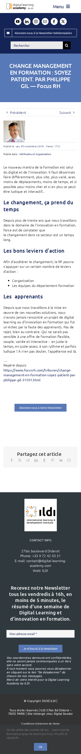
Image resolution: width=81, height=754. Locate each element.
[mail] (45, 21)
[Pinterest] (52, 460)
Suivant (65, 112)
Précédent (18, 112)
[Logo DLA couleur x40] (19, 5)
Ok (40, 747)
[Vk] (61, 460)
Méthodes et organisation (35, 154)
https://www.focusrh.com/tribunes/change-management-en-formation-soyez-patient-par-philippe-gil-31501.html (39, 375)
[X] (20, 460)
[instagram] (36, 21)
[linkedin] (27, 21)
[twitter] (63, 21)
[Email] (69, 460)
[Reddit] (28, 460)
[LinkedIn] (36, 460)
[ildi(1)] (40, 500)
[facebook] (54, 21)
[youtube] (17, 21)
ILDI (45, 570)
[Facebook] (12, 460)
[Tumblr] (44, 460)
